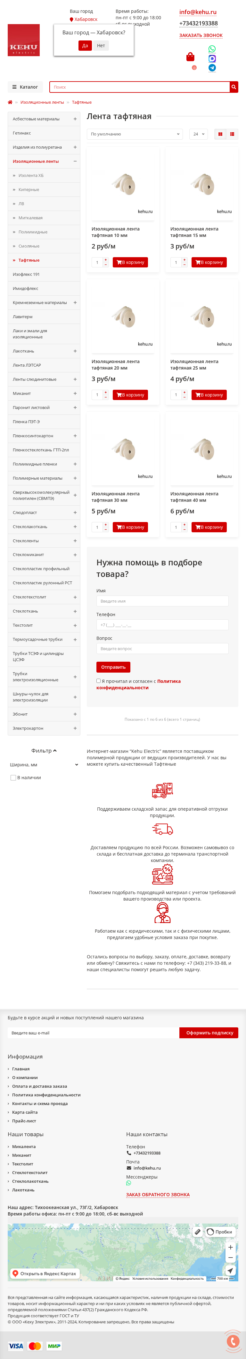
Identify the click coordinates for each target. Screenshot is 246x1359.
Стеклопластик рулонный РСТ (42, 583)
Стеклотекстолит (29, 597)
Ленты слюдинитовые (34, 379)
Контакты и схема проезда (40, 1103)
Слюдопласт (25, 512)
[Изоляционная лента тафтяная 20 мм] (123, 317)
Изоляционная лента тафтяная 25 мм (194, 364)
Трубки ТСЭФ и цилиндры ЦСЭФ (38, 656)
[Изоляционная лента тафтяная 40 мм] (202, 449)
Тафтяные (29, 260)
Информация (25, 1056)
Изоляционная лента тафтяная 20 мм (116, 364)
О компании (25, 1077)
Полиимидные (33, 232)
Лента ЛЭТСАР (27, 365)
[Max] (212, 59)
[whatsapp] (128, 1183)
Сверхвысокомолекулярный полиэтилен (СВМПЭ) (41, 495)
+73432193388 (147, 1153)
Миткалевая (31, 218)
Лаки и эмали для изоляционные (30, 334)
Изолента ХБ (31, 175)
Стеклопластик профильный (41, 568)
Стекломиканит (28, 554)
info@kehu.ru (147, 1168)
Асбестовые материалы (36, 119)
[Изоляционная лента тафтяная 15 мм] (202, 185)
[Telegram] (212, 68)
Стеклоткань (25, 611)
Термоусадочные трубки (37, 639)
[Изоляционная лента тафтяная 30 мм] (123, 449)
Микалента (24, 1146)
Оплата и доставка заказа (39, 1086)
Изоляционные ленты (36, 161)
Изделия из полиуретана (37, 147)
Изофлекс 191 (26, 274)
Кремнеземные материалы (40, 302)
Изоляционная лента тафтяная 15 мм (194, 232)
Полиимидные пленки (35, 464)
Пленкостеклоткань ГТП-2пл (41, 450)
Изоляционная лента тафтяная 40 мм (194, 497)
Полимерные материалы (37, 478)
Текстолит (23, 625)
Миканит (22, 393)
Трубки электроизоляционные (35, 677)
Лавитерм (23, 316)
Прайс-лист (24, 1121)
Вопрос (104, 638)
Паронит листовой (31, 407)
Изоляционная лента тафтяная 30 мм (116, 497)
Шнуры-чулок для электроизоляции (30, 697)
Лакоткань (23, 351)
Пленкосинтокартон (33, 436)
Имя (101, 591)
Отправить (113, 667)
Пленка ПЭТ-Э (26, 421)
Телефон (105, 614)
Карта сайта (25, 1112)
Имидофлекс (25, 288)
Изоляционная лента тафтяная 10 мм (116, 232)
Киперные (29, 189)
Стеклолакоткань (30, 526)
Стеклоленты (26, 541)
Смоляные (29, 246)
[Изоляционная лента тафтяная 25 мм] (202, 317)
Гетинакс (22, 133)
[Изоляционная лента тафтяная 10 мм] (123, 185)
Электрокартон (28, 728)
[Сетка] (220, 134)
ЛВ (21, 203)
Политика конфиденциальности (46, 1095)
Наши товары (26, 1134)
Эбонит (20, 714)
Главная (20, 1069)
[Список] (232, 134)
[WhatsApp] (212, 49)
